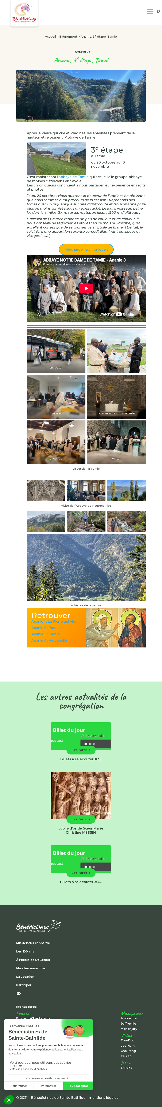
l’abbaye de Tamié (73, 177)
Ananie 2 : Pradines (47, 628)
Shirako (126, 1068)
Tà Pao (126, 1056)
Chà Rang (128, 1051)
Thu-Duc (127, 1040)
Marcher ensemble (30, 968)
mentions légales (103, 1098)
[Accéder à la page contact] (81, 994)
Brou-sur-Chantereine (33, 1018)
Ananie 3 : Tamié (45, 634)
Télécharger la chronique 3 (86, 249)
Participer (23, 985)
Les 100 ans (25, 951)
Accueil (50, 36)
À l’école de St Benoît (33, 960)
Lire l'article (81, 750)
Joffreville (128, 1023)
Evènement (68, 36)
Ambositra (129, 1018)
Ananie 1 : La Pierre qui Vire (53, 622)
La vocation (25, 977)
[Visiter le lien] (81, 926)
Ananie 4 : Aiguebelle (49, 640)
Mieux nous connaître (33, 943)
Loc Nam (128, 1046)
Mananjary (129, 1029)
